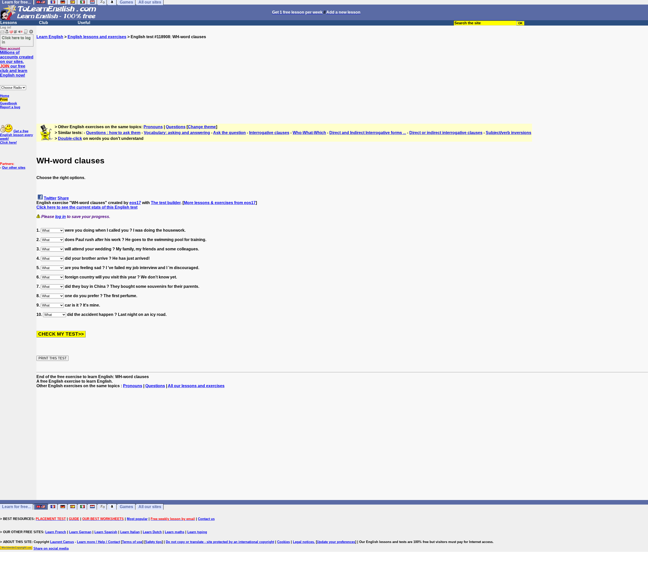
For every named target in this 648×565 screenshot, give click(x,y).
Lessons (8, 22)
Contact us (206, 519)
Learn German (80, 532)
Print (4, 99)
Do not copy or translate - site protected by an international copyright (220, 542)
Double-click (70, 138)
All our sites (149, 507)
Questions (176, 127)
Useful (84, 22)
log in (60, 216)
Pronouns (153, 127)
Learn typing (197, 532)
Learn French (55, 532)
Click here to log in (16, 39)
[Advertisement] (342, 74)
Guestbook (8, 103)
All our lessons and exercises (196, 386)
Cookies (283, 542)
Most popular (137, 519)
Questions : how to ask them (113, 133)
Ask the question (229, 133)
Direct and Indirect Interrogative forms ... (367, 133)
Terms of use (132, 542)
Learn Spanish (105, 532)
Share (63, 198)
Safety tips (153, 542)
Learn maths (174, 532)
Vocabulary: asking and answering (177, 133)
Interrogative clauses (269, 133)
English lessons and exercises (97, 37)
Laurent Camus (62, 542)
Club (43, 22)
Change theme (202, 127)
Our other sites (13, 167)
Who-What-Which (309, 133)
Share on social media (51, 548)
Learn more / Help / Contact (98, 542)
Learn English (49, 37)
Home (4, 96)
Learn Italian (130, 532)
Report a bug (10, 107)
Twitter (50, 198)
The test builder (165, 203)
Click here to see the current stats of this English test (86, 207)
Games (126, 507)
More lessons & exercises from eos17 (220, 203)
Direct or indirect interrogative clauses (445, 133)
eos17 (135, 203)
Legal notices (303, 542)
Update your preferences (336, 542)
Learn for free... (16, 507)
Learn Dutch (152, 532)
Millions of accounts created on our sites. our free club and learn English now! (16, 63)
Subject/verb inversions (508, 133)
